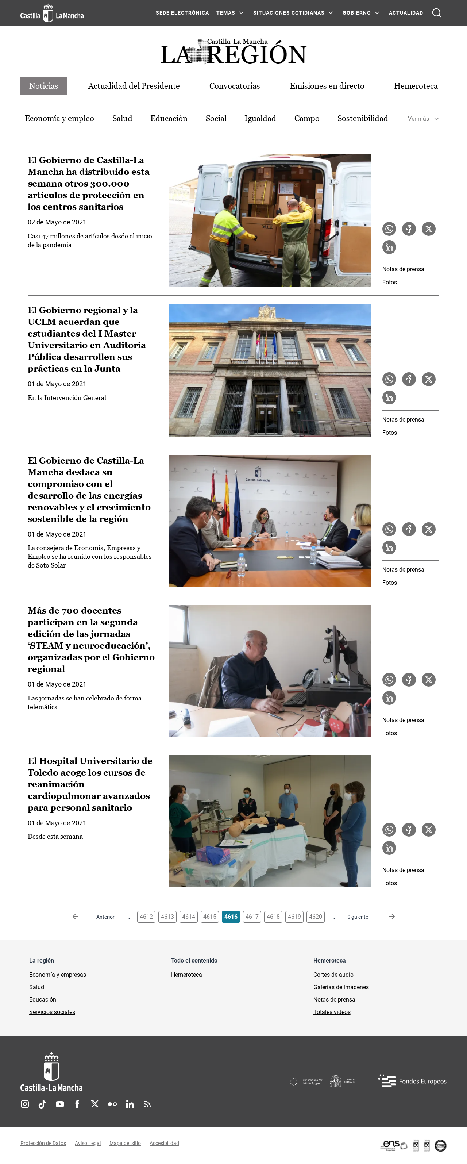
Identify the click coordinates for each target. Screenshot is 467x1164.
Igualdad (260, 118)
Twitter (95, 1104)
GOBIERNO (357, 13)
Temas (225, 13)
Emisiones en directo (327, 86)
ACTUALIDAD (406, 13)
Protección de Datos (43, 1143)
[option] (59, 119)
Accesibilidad (164, 1143)
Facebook (77, 1104)
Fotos (389, 282)
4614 (188, 916)
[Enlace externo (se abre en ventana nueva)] (413, 1145)
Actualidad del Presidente (134, 86)
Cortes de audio (333, 974)
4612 (146, 916)
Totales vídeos (332, 1012)
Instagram (25, 1104)
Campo (307, 118)
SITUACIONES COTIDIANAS (289, 13)
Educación (169, 118)
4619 (294, 916)
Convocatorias (234, 86)
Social (216, 118)
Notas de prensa (403, 269)
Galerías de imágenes (341, 987)
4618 (273, 916)
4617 (252, 916)
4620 (315, 916)
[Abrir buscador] (437, 13)
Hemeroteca (416, 86)
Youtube (60, 1104)
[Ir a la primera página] (81, 917)
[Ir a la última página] (386, 917)
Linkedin (130, 1104)
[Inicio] (119, 1071)
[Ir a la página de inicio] (52, 12)
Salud (122, 118)
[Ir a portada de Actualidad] (233, 53)
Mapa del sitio (125, 1143)
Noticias (43, 86)
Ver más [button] (418, 118)
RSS (147, 1104)
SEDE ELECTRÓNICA (182, 13)
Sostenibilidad (362, 118)
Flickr (112, 1104)
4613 (167, 916)
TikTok (42, 1104)
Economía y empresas (57, 974)
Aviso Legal (88, 1143)
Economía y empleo (59, 118)
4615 (209, 916)
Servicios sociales (52, 1012)
